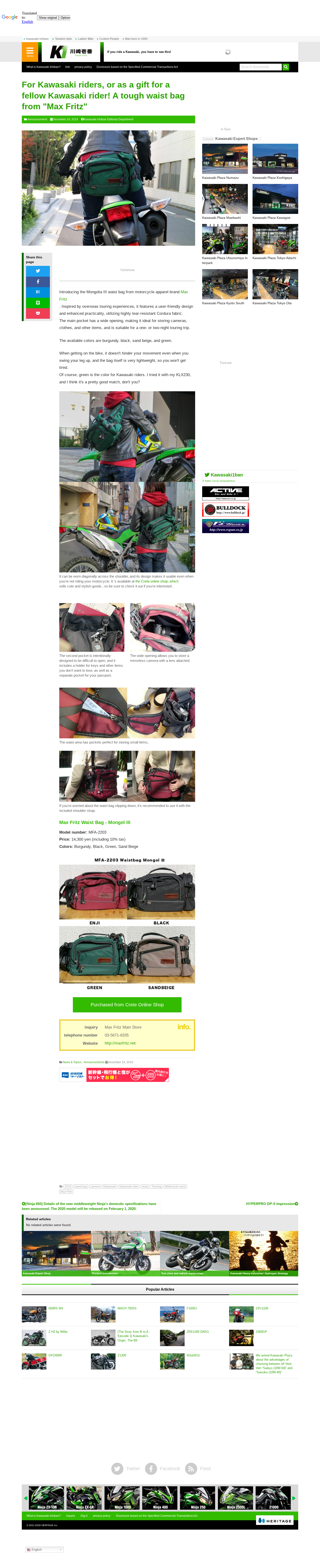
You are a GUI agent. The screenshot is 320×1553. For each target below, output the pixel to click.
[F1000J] (172, 1314)
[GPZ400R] (34, 1361)
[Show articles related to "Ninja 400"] (122, 1498)
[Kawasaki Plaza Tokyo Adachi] (275, 239)
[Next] (294, 1498)
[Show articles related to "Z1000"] (235, 1498)
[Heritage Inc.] (274, 1520)
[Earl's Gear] (225, 531)
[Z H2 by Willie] (34, 1338)
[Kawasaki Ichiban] (71, 52)
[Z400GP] (241, 1338)
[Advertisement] (127, 1129)
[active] (225, 498)
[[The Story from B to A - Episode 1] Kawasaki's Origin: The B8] (103, 1338)
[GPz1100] (241, 1314)
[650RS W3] (34, 1314)
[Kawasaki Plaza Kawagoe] (275, 199)
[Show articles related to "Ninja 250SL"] (197, 1498)
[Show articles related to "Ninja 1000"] (84, 1498)
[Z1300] (103, 1361)
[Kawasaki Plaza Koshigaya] (275, 159)
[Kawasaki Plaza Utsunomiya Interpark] (225, 239)
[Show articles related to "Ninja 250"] (159, 1498)
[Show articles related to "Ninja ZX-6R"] (46, 1498)
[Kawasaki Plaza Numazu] (225, 159)
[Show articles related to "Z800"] (273, 1498)
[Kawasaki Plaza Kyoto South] (225, 284)
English (36, 1549)
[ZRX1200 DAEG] (172, 1338)
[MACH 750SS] (103, 1314)
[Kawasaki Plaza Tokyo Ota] (275, 284)
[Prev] (26, 1498)
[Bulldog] (225, 515)
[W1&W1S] (172, 1361)
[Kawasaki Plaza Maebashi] (225, 199)
